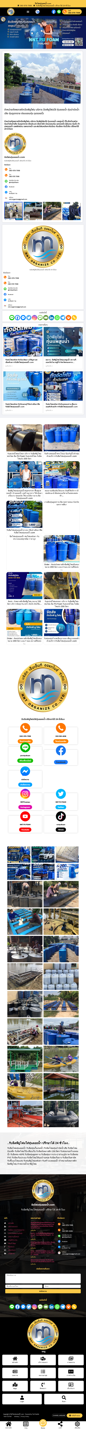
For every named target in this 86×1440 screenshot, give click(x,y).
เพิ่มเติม (77, 1428)
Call (69, 10)
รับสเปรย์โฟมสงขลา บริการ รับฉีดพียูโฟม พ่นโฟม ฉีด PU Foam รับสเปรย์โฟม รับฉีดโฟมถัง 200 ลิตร (61, 604)
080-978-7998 (74, 13)
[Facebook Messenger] (23, 317)
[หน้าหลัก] (8, 1424)
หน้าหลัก (8, 1428)
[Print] (68, 317)
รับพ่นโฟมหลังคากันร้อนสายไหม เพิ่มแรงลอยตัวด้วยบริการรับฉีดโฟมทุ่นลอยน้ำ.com (43, 1244)
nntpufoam (61, 824)
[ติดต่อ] (43, 1423)
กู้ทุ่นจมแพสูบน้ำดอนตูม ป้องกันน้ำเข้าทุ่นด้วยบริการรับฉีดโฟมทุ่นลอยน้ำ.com (42, 1261)
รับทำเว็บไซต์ (7, 1416)
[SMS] (40, 317)
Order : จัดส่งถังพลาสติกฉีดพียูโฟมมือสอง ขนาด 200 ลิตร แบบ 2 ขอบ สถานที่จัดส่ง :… (61, 567)
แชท (10, 191)
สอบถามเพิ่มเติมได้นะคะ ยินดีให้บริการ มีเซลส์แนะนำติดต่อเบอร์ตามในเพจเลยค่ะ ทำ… (61, 493)
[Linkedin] (51, 317)
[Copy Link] (74, 317)
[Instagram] (34, 317)
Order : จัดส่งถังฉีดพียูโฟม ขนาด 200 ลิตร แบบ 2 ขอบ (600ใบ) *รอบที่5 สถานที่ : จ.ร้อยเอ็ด (43, 1253)
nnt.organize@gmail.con (18, 199)
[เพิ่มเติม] (77, 1424)
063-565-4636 (60, 736)
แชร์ (60, 1428)
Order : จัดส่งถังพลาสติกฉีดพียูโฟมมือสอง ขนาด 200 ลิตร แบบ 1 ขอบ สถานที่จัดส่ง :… (24, 641)
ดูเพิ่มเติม (33, 1230)
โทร (10, 169)
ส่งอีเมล (11, 197)
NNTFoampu (25, 802)
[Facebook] (17, 317)
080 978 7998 (14, 176)
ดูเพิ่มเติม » (8, 366)
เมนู (25, 1428)
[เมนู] (25, 1424)
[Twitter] (28, 317)
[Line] (11, 317)
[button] (28, 12)
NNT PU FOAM (61, 802)
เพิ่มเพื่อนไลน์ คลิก (14, 180)
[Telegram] (62, 317)
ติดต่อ (43, 1428)
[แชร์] (60, 1424)
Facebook (11, 187)
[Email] (45, 317)
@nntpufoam (14, 182)
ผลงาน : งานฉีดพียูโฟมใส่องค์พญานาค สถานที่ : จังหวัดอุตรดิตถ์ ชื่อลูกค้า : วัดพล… (42, 1235)
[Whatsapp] (57, 317)
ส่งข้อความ (13, 193)
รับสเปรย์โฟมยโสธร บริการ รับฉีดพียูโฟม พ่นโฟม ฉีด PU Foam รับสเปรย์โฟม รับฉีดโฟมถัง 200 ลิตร (24, 456)
